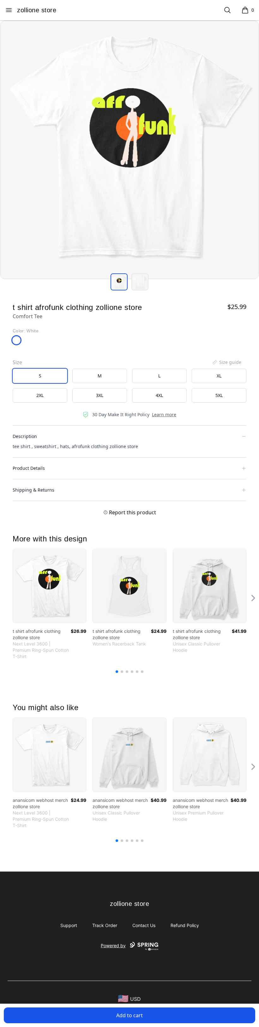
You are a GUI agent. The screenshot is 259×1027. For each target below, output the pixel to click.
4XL (159, 395)
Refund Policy (185, 925)
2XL (40, 395)
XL (219, 376)
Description (25, 436)
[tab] (119, 282)
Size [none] (17, 362)
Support (68, 925)
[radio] (40, 376)
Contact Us (143, 925)
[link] (49, 586)
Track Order (104, 925)
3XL (99, 395)
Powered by (113, 945)
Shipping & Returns (33, 490)
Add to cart (129, 1015)
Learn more (164, 414)
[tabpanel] (129, 149)
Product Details (29, 468)
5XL (219, 395)
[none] (226, 362)
